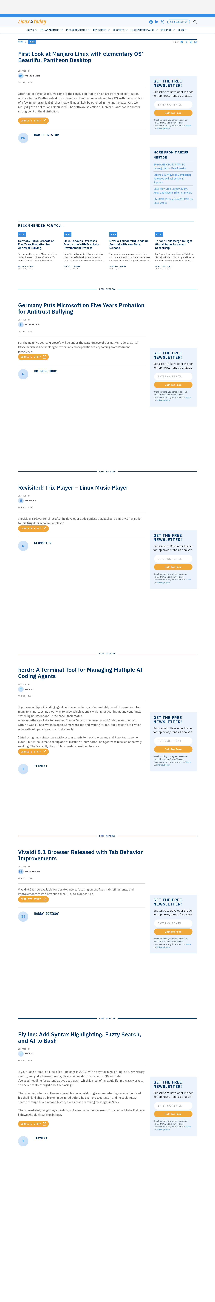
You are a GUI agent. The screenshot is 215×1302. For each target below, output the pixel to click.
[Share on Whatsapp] (195, 42)
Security (118, 30)
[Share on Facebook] (182, 42)
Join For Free (173, 113)
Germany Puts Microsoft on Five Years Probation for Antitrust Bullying (36, 244)
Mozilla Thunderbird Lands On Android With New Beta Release (129, 244)
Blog (181, 30)
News (30, 30)
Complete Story (31, 120)
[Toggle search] (195, 22)
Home (20, 42)
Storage (166, 30)
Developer (99, 30)
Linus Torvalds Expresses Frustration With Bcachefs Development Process (81, 244)
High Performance (142, 30)
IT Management (50, 30)
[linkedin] (156, 22)
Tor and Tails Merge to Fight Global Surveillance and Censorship (173, 244)
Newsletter (180, 22)
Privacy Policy (163, 128)
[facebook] (151, 22)
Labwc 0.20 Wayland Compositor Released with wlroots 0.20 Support (172, 178)
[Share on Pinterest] (191, 42)
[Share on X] (186, 42)
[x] (162, 22)
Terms (188, 125)
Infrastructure (76, 30)
